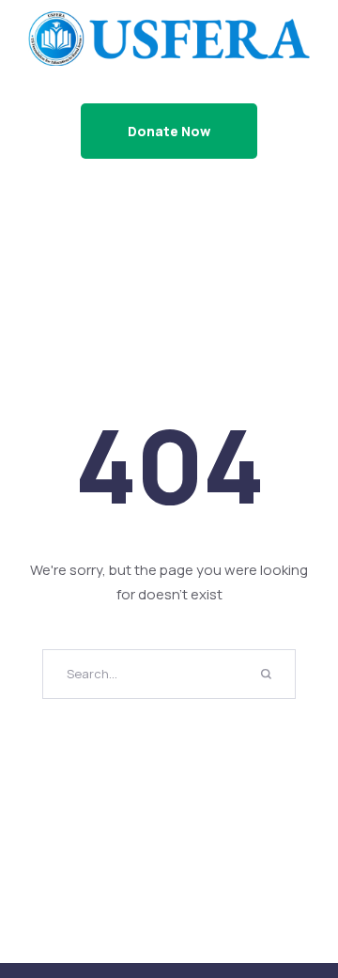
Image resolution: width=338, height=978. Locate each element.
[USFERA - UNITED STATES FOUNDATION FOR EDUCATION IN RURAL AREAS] (169, 37)
